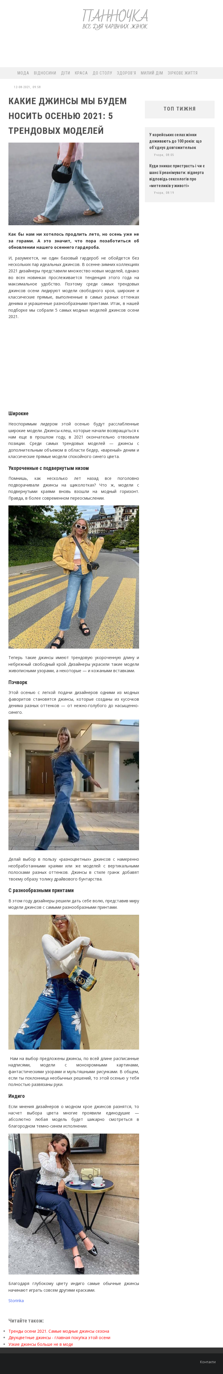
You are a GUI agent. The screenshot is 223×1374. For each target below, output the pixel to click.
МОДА (23, 73)
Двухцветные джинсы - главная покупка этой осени (59, 1337)
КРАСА (81, 73)
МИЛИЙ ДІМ (152, 73)
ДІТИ (65, 73)
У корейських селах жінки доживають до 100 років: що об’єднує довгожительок (175, 141)
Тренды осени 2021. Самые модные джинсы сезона (58, 1331)
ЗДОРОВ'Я (126, 73)
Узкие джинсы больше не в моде (40, 1344)
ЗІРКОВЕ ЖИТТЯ (183, 73)
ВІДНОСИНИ (45, 73)
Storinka (16, 1300)
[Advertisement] (111, 51)
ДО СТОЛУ (102, 73)
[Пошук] (216, 73)
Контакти (208, 1361)
